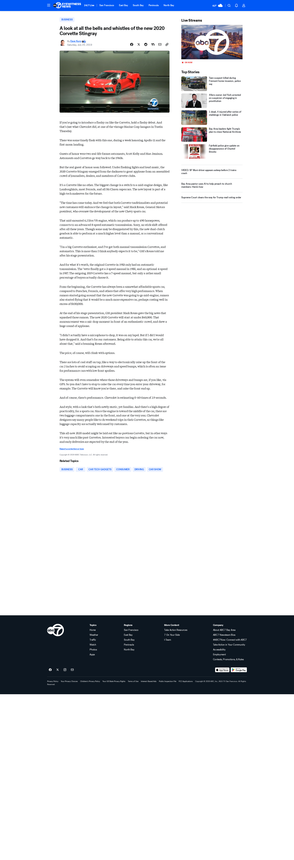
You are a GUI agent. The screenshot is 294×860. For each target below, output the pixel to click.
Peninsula (154, 5)
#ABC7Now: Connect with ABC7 (230, 640)
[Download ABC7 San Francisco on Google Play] (239, 669)
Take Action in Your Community (229, 645)
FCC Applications (186, 681)
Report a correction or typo (72, 448)
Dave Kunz (75, 41)
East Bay (123, 5)
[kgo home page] (55, 630)
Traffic (93, 640)
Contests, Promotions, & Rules (228, 659)
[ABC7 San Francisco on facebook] (50, 670)
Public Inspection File (167, 681)
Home (93, 630)
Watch (93, 645)
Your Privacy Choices (69, 681)
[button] (48, 5)
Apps (92, 654)
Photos (93, 649)
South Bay (138, 5)
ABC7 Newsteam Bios (224, 635)
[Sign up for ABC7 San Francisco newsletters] (72, 670)
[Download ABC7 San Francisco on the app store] (222, 669)
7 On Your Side (172, 635)
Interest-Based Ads (148, 681)
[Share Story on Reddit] (145, 44)
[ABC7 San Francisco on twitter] (58, 670)
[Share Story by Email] (159, 44)
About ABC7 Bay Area (224, 630)
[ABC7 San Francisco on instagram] (65, 670)
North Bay (169, 5)
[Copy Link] (167, 44)
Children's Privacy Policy (90, 681)
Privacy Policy (52, 681)
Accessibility (219, 649)
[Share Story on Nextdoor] (152, 44)
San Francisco (106, 5)
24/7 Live (89, 5)
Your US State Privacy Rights (113, 681)
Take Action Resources (175, 630)
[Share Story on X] (138, 44)
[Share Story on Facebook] (131, 44)
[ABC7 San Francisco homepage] (67, 5)
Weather (94, 635)
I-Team (167, 640)
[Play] (212, 42)
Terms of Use (133, 681)
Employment (219, 654)
